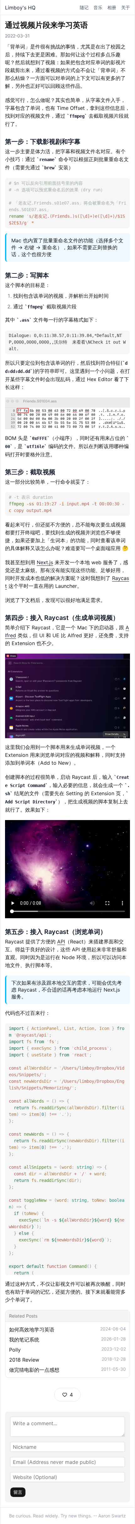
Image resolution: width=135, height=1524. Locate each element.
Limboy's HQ (20, 7)
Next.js (45, 562)
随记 (84, 7)
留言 (18, 1492)
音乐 (98, 7)
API (61, 941)
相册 (111, 7)
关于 (125, 7)
